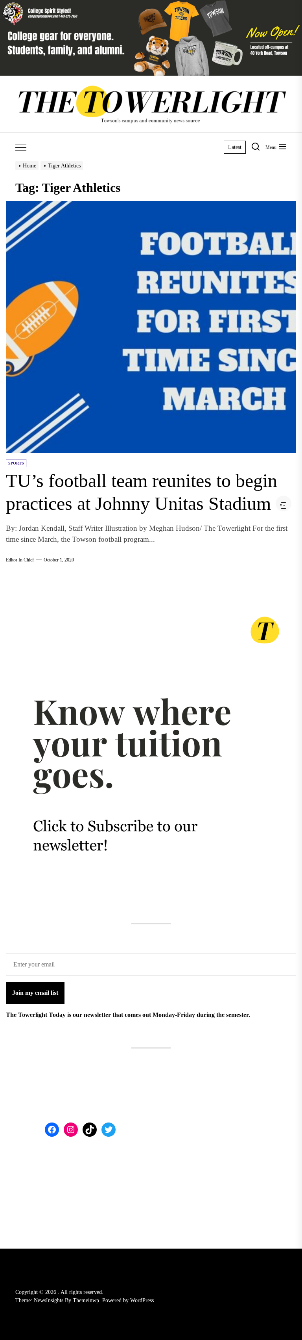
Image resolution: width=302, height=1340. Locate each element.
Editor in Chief (20, 560)
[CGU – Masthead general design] (151, 4)
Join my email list (35, 992)
